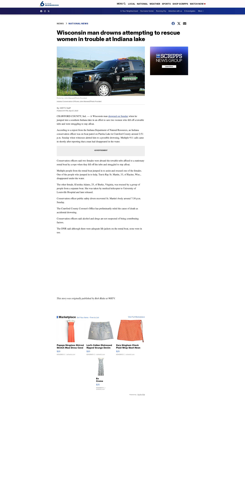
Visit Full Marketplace (136, 317)
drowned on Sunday (118, 116)
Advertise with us (175, 11)
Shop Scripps (180, 4)
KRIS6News (42, 11)
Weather (155, 4)
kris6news (45, 11)
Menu (120, 4)
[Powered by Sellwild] (141, 395)
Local (131, 4)
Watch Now (197, 4)
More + (201, 11)
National (142, 4)
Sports (166, 4)
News (60, 23)
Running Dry (161, 11)
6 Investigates (189, 11)
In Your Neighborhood (129, 11)
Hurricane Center (147, 11)
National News (78, 23)
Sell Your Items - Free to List (88, 317)
